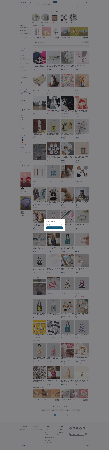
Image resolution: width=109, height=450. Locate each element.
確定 (54, 227)
